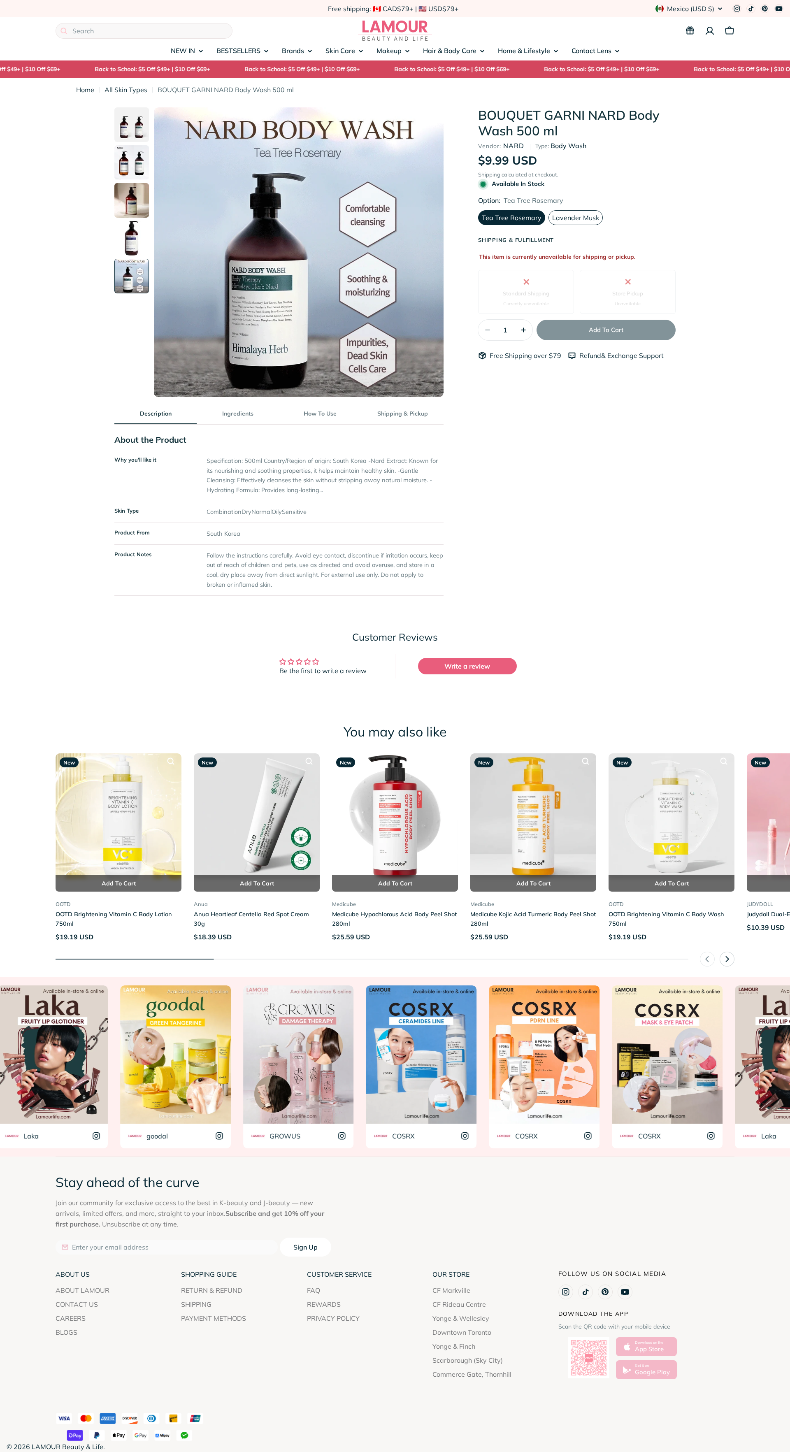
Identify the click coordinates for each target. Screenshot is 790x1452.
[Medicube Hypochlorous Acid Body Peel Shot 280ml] (395, 816)
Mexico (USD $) (690, 9)
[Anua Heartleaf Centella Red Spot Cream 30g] (257, 816)
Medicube (344, 904)
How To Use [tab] (320, 413)
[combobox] (144, 31)
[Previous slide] (707, 959)
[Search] (64, 31)
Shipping (489, 174)
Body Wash (568, 146)
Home (85, 90)
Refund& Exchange (609, 355)
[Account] (710, 31)
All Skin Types (126, 90)
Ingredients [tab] (237, 413)
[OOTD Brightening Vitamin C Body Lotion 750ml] (118, 816)
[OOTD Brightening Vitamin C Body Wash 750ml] (671, 816)
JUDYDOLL (760, 904)
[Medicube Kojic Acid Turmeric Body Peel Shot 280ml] (533, 816)
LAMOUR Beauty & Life (67, 1447)
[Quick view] (170, 761)
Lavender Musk (575, 218)
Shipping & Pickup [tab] (402, 413)
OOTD (63, 904)
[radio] (526, 292)
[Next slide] (727, 959)
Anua (201, 904)
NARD (513, 146)
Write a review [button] (467, 666)
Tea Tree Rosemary (511, 218)
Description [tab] (156, 413)
